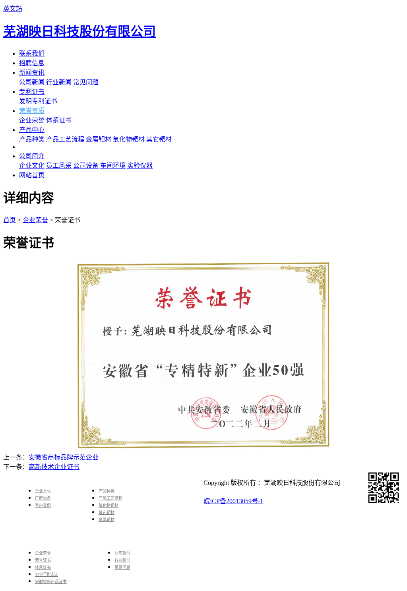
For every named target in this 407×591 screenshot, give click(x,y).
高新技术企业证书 (54, 466)
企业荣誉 (32, 120)
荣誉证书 (43, 560)
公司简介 (32, 156)
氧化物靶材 (129, 139)
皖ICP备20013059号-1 (233, 501)
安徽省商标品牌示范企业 (64, 457)
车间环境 (113, 165)
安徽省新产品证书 (51, 581)
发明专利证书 (38, 101)
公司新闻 (32, 82)
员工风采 (59, 165)
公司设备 (86, 165)
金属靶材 (98, 139)
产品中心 (32, 129)
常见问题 (86, 82)
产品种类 (32, 139)
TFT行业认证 (46, 574)
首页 (9, 220)
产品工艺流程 (65, 139)
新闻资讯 (32, 72)
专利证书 (32, 91)
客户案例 (43, 505)
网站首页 (32, 175)
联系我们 (32, 53)
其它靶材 (159, 139)
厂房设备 (43, 498)
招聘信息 (32, 63)
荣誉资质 (32, 110)
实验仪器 (140, 165)
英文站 (12, 8)
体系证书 (59, 120)
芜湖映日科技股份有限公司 (79, 31)
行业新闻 (59, 82)
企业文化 (32, 165)
